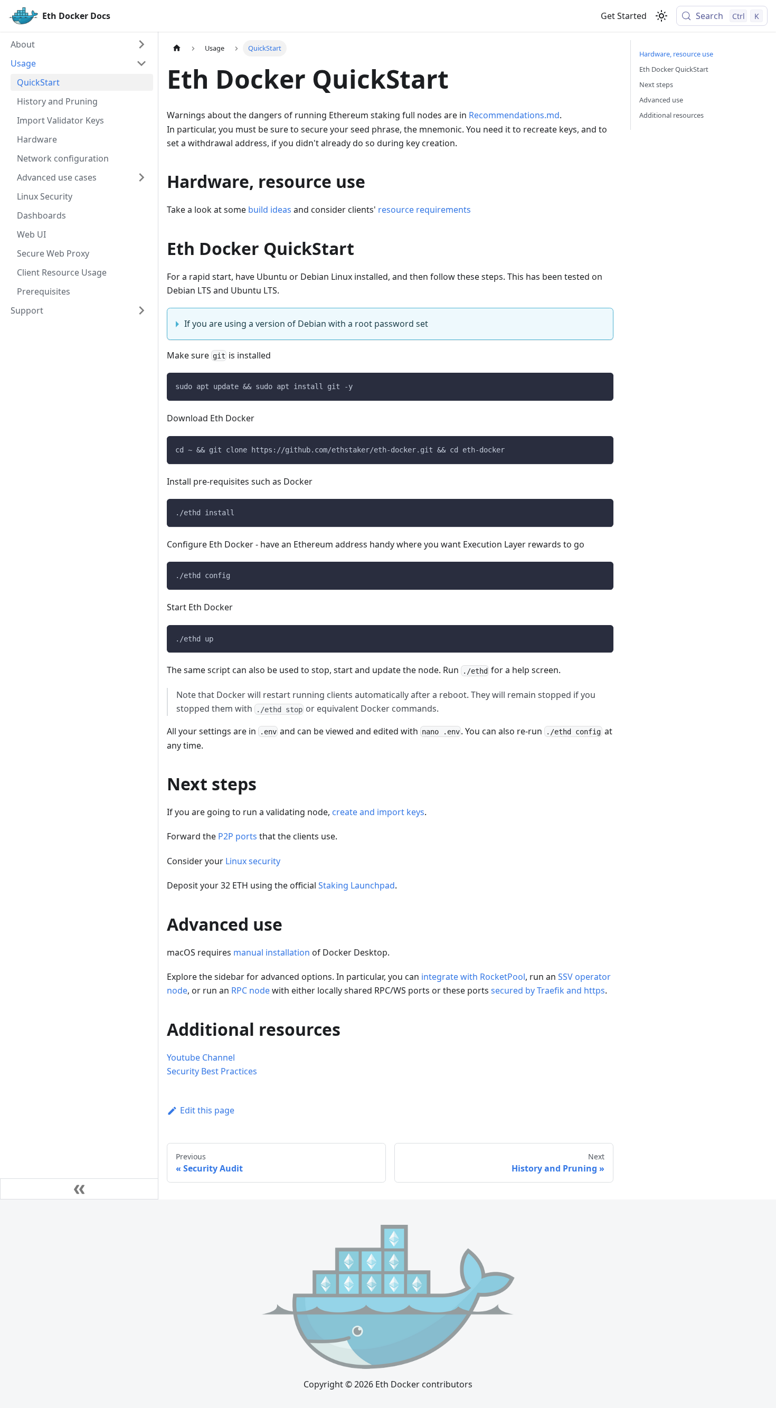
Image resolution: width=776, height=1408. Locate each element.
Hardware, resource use (676, 54)
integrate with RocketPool (473, 976)
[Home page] (177, 48)
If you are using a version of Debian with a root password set (306, 323)
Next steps (656, 84)
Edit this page (207, 1110)
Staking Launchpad (356, 885)
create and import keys (378, 812)
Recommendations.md (514, 115)
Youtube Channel (201, 1057)
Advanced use (661, 100)
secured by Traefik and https (548, 990)
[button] (78, 44)
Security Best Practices (212, 1071)
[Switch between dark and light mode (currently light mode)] (661, 15)
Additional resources (671, 115)
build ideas (269, 209)
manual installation (271, 952)
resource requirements (424, 209)
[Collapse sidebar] (79, 1188)
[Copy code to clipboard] (600, 385)
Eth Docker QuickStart (673, 69)
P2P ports (237, 836)
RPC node (250, 990)
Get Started (624, 16)
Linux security (252, 861)
